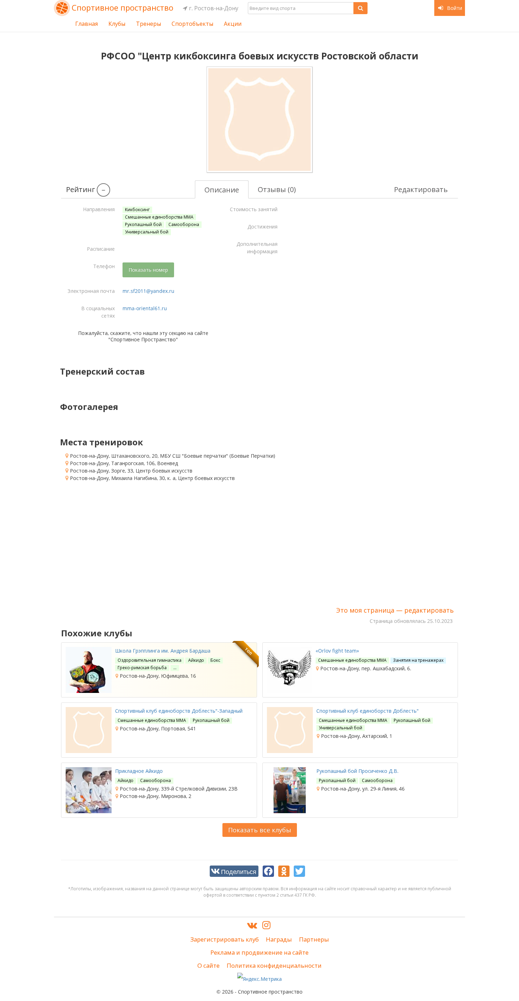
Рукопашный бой (143, 224)
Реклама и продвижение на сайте (259, 952)
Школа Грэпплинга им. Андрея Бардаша (162, 650)
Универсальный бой (146, 232)
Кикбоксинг (137, 210)
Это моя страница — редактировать (395, 610)
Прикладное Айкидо (139, 771)
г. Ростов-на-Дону (212, 8)
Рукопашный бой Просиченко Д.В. (357, 771)
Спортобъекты (192, 24)
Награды (279, 939)
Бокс (215, 660)
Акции (232, 24)
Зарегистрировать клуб (224, 939)
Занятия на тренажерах (418, 660)
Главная (86, 24)
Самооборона (183, 224)
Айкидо (196, 660)
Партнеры (314, 939)
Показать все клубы (259, 830)
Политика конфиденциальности (274, 965)
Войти (454, 8)
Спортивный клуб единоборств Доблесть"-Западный (179, 710)
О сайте (208, 965)
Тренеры (148, 24)
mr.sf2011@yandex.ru (148, 291)
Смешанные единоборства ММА (159, 217)
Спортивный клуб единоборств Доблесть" (367, 710)
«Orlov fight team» (337, 650)
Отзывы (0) (277, 189)
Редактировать (421, 189)
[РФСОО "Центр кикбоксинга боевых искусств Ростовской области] (259, 119)
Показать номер (148, 269)
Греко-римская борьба (142, 668)
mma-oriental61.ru (145, 308)
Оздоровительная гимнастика (149, 660)
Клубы (116, 24)
